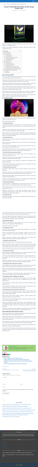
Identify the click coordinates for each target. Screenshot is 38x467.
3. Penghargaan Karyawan (9, 65)
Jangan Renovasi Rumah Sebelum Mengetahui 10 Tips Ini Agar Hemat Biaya (16, 404)
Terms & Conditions (6, 447)
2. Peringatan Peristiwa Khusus (10, 64)
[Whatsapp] (9, 354)
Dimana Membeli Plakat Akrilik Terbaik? (10, 70)
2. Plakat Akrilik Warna (8, 56)
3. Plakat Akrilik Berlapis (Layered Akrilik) (11, 57)
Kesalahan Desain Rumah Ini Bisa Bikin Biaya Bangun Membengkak (15, 406)
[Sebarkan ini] (3, 354)
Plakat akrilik (4, 76)
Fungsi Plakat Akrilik (7, 61)
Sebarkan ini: (7, 71)
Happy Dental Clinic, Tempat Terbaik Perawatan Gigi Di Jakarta (16, 359)
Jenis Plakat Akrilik (7, 53)
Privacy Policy (5, 445)
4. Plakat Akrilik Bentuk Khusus (10, 58)
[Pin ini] (6, 354)
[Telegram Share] (8, 354)
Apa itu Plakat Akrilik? (7, 52)
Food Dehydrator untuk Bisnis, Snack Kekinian (10, 416)
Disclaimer (4, 443)
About (3, 441)
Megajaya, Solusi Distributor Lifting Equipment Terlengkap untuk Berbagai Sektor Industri (18, 409)
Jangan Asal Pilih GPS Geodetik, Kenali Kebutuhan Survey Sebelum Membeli (16, 408)
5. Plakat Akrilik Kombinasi (9, 59)
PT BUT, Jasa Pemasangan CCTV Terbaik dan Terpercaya (15, 363)
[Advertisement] (19, 18)
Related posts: (7, 72)
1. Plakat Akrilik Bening (8, 55)
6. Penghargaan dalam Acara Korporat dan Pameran (13, 68)
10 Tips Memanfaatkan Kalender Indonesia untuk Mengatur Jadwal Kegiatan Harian (17, 411)
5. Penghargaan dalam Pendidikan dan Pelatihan (12, 67)
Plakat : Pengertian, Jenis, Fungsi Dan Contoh (13, 358)
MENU (34, 1)
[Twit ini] (4, 354)
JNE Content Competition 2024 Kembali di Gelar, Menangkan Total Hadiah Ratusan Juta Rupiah (29, 370)
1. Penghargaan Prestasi (9, 63)
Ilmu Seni (7, 366)
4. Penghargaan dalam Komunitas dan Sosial (12, 66)
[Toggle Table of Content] (20, 51)
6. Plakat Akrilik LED (8, 60)
